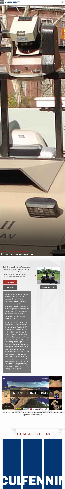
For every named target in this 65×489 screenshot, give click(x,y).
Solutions (3, 251)
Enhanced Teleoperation (21, 251)
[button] (62, 2)
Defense (10, 251)
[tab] (10, 282)
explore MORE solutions (32, 434)
